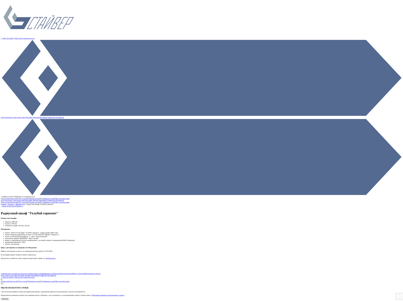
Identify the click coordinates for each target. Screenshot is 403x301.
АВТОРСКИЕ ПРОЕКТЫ (31, 117)
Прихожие (57, 274)
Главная (4, 204)
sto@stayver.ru (30, 38)
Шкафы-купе (20, 204)
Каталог (11, 204)
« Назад (4, 206)
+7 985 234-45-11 (19, 38)
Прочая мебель (66, 274)
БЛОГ (62, 117)
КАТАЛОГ (5, 117)
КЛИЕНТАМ (45, 117)
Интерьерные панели (93, 274)
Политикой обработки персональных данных (108, 295)
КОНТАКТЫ (55, 117)
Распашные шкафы (37, 274)
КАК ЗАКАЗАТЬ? (15, 117)
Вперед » (20, 206)
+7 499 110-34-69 (7, 38)
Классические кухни (23, 274)
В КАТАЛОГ (12, 206)
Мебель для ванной (78, 274)
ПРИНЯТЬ (5, 299)
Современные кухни (8, 274)
